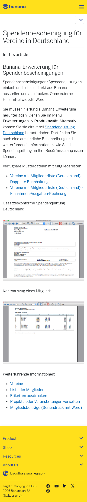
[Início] (18, 7)
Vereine (16, 383)
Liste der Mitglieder (27, 389)
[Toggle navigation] (80, 7)
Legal (6, 486)
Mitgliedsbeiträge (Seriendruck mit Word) (46, 407)
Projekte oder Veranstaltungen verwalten (45, 401)
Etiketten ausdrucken (28, 395)
